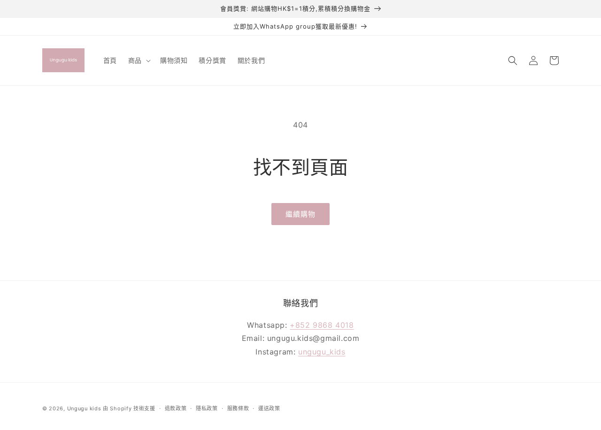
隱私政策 (207, 408)
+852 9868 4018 (322, 325)
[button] (138, 60)
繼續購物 (300, 214)
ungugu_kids (322, 351)
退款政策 (176, 408)
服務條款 (238, 408)
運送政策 (269, 408)
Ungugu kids (84, 408)
